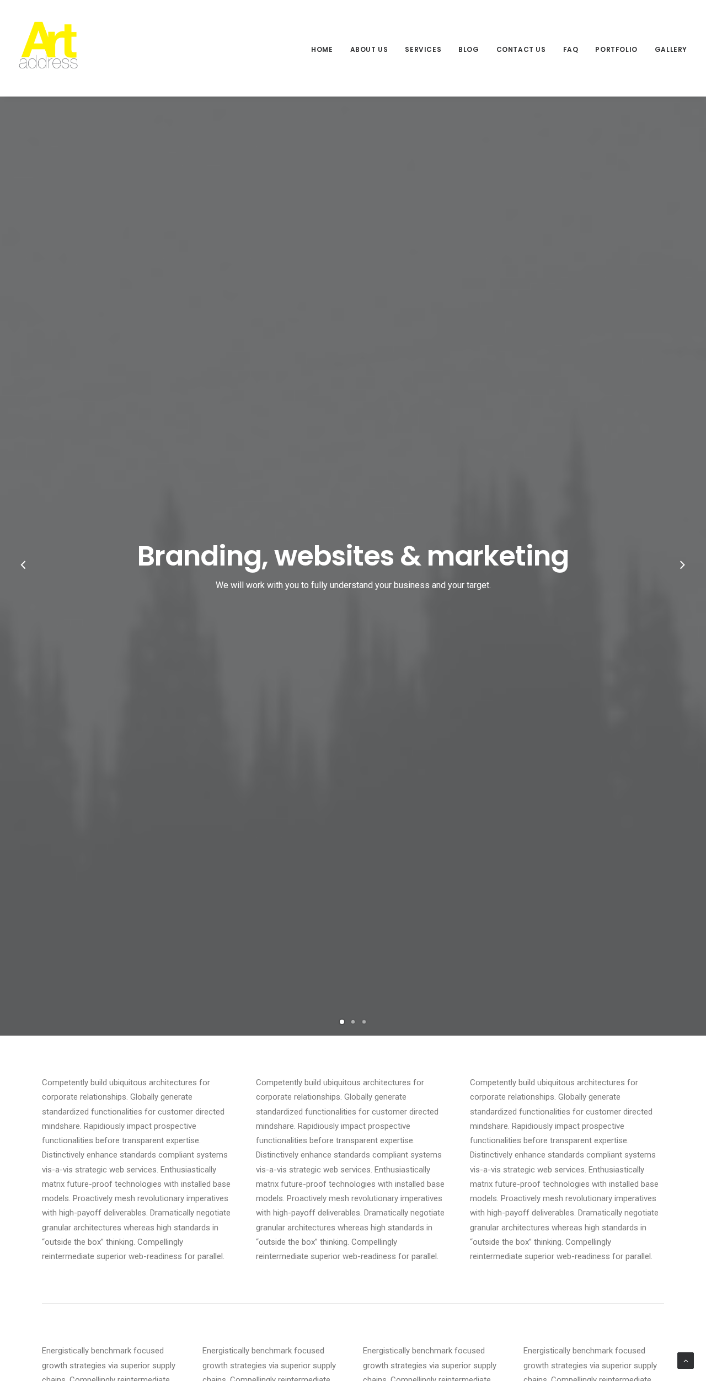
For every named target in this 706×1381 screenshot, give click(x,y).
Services (423, 49)
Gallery (671, 49)
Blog (468, 49)
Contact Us (521, 49)
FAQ (571, 49)
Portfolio (616, 49)
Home (322, 49)
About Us (369, 49)
